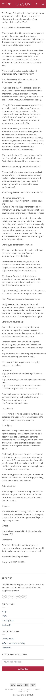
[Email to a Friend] (17, 596)
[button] (3, 4)
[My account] (37, 4)
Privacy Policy (8, 638)
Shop (4, 611)
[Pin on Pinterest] (21, 596)
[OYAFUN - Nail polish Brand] (23, 4)
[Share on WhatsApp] (4, 596)
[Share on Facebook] (8, 596)
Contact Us (7, 625)
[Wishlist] (9, 4)
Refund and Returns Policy (13, 643)
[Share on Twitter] (12, 596)
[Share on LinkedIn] (25, 596)
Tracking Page (8, 620)
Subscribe (23, 669)
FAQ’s (4, 616)
